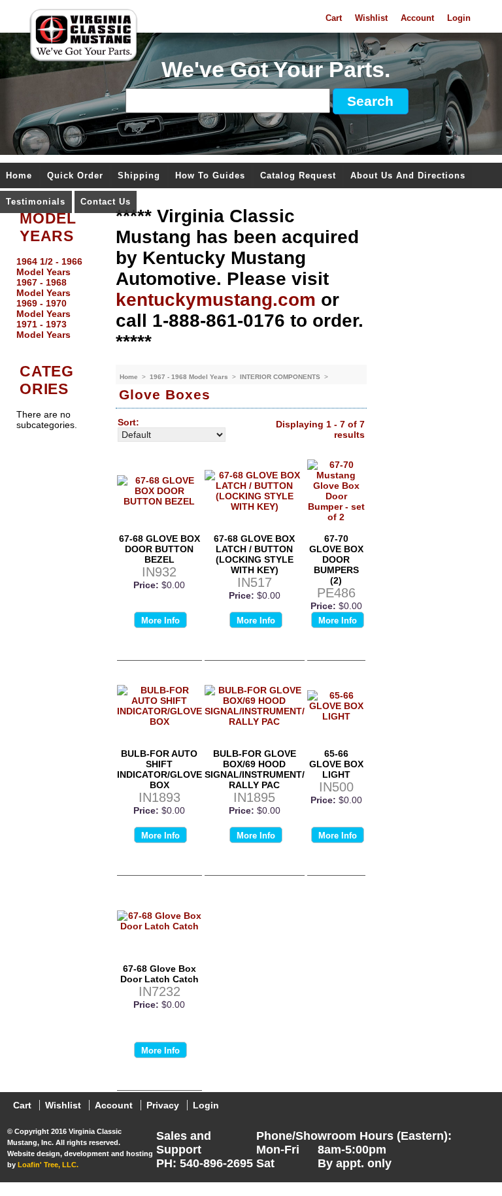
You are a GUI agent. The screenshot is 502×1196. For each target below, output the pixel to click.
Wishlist (371, 18)
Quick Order (75, 176)
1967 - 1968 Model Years (190, 376)
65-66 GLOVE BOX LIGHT (336, 764)
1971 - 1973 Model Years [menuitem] (43, 329)
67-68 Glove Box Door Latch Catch (159, 973)
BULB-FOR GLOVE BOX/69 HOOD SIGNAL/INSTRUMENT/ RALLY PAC (255, 769)
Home (19, 176)
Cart (334, 18)
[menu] (54, 298)
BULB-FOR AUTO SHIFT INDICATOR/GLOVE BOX (159, 769)
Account (417, 18)
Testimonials (35, 202)
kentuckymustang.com (216, 300)
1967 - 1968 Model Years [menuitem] (43, 287)
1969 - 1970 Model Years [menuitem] (43, 308)
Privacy (162, 1105)
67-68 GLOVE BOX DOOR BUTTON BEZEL (159, 549)
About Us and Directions (407, 176)
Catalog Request (298, 176)
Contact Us (105, 202)
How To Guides (210, 176)
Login (459, 18)
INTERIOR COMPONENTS (281, 376)
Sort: (128, 422)
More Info (160, 620)
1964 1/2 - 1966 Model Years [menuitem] (49, 266)
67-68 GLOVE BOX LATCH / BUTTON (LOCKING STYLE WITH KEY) (254, 554)
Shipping (139, 176)
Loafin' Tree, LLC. (48, 1165)
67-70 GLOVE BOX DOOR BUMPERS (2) (336, 559)
